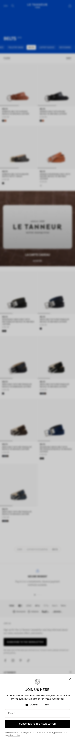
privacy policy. (14, 735)
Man (47, 705)
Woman (34, 705)
